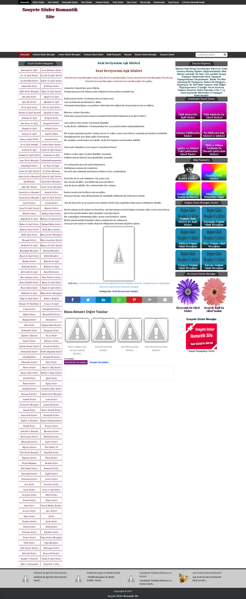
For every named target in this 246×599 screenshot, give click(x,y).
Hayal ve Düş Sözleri (51, 367)
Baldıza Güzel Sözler (29, 229)
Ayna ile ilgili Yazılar (51, 197)
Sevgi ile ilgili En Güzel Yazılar (214, 309)
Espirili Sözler (29, 340)
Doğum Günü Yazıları (51, 324)
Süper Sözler (29, 516)
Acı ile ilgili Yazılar (29, 75)
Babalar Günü (29, 213)
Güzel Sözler (39, 2)
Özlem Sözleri (51, 457)
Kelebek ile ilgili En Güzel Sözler (50, 573)
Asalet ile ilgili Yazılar (29, 171)
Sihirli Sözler (51, 494)
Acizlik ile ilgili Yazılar (51, 75)
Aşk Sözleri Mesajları (51, 181)
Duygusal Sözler (51, 330)
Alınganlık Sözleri (51, 123)
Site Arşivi (132, 2)
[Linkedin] (103, 300)
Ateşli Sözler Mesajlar (29, 197)
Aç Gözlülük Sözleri (29, 80)
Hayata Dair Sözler (29, 372)
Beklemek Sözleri (29, 266)
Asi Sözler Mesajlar (51, 171)
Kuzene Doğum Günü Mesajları (214, 266)
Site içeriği (145, 2)
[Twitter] (88, 300)
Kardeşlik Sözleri (51, 415)
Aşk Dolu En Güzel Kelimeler (207, 573)
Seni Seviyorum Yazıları (125, 291)
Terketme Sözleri (29, 532)
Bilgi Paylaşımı (114, 54)
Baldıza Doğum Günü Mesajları (188, 245)
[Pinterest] (134, 300)
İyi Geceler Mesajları (29, 404)
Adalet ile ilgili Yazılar (51, 80)
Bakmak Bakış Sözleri (51, 224)
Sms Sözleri (29, 505)
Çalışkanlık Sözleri (51, 308)
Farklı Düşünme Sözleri (51, 351)
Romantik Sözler (70, 2)
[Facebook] (72, 300)
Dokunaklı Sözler (29, 330)
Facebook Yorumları (76, 362)
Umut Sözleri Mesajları (51, 537)
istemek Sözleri (29, 399)
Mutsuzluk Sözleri (29, 441)
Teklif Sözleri (51, 526)
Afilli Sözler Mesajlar (29, 91)
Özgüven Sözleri (29, 457)
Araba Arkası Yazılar (51, 144)
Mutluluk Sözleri (51, 436)
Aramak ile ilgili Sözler (29, 154)
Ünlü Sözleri (29, 542)
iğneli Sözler (51, 378)
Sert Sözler (29, 484)
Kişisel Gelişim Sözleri (51, 420)
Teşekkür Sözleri (51, 532)
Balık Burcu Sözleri (51, 229)
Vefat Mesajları (51, 542)
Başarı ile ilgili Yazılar (51, 245)
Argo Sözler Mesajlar (29, 160)
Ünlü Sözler (118, 2)
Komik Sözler (29, 425)
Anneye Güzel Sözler (94, 54)
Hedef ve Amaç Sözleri (51, 372)
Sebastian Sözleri (29, 478)
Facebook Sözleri (51, 346)
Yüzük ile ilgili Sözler (51, 558)
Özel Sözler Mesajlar (29, 452)
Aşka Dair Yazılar (29, 186)
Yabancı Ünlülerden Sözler (188, 134)
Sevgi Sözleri (29, 489)
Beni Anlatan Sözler (29, 277)
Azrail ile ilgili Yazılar (29, 208)
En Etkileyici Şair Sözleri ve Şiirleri (214, 134)
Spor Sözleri (51, 510)
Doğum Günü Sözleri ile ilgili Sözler (187, 221)
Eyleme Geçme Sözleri (29, 346)
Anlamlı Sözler (102, 2)
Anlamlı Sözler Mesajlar (44, 54)
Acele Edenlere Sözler (51, 70)
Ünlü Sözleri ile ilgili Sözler (188, 116)
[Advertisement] (174, 28)
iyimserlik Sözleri (51, 404)
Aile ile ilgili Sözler (51, 107)
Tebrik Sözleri (29, 526)
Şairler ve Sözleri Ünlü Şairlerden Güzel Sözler (187, 151)
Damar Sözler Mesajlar (146, 54)
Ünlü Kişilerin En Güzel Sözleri (214, 116)
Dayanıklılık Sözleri (51, 314)
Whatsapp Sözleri (51, 547)
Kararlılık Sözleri (29, 415)
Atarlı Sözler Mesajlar (51, 186)
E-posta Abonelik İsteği (193, 2)
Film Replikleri (29, 356)
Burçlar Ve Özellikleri (29, 303)
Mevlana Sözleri (51, 431)
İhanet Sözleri (29, 383)
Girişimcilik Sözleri (51, 356)
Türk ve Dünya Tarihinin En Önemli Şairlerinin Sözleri (214, 149)
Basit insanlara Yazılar (51, 239)
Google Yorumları (99, 362)
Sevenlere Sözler (51, 484)
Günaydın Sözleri (29, 362)
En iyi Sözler (51, 335)
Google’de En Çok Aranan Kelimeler (188, 195)
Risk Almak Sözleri (29, 468)
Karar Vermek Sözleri (51, 409)
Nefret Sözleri (51, 441)
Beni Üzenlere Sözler (51, 277)
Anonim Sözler (51, 139)
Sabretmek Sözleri (29, 473)
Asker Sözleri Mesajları (69, 54)
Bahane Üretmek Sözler (51, 218)
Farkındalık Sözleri (29, 351)
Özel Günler (86, 2)
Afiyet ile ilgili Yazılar (51, 91)
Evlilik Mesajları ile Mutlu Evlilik (103, 573)
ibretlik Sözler (29, 378)
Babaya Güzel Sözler (51, 213)
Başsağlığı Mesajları (29, 250)
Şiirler (51, 516)
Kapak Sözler (29, 409)
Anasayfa (24, 2)
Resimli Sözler (51, 463)
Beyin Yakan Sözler (29, 287)
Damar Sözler (29, 314)
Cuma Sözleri (29, 308)
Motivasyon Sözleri (29, 436)
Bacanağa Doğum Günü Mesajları (214, 223)
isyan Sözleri (51, 399)
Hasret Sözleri (29, 367)
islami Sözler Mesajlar (51, 393)
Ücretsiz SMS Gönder (214, 177)
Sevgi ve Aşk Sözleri (51, 489)
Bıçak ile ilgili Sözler (51, 287)
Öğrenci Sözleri (29, 447)
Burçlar (128, 54)
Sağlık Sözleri (51, 473)
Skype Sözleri (51, 500)
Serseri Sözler (51, 478)
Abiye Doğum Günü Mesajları (214, 245)
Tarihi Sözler (51, 521)
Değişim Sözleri (29, 319)
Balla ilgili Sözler (29, 234)
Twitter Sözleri (29, 537)
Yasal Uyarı (173, 2)
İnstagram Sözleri (29, 393)
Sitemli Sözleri (29, 500)
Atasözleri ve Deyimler (29, 192)
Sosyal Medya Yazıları (51, 505)
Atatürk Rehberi (187, 178)
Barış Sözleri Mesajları (51, 234)
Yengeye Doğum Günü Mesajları (188, 266)
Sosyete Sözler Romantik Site (49, 13)
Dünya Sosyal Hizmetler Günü (214, 195)
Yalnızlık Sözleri (29, 553)
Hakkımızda (159, 2)
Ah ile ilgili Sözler (29, 107)
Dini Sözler (29, 324)
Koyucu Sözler (51, 425)
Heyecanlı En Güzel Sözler (188, 309)
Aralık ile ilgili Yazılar (51, 149)
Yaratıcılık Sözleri (51, 553)
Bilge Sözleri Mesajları (51, 293)
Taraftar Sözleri (29, 521)
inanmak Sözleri (29, 388)
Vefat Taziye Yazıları (29, 547)
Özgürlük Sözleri (51, 452)
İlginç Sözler (51, 383)
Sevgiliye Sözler (29, 494)
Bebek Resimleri (51, 255)
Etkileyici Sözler (51, 340)
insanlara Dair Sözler (51, 388)
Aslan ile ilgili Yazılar (51, 176)
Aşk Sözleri (53, 2)
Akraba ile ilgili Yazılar (29, 112)
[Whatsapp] (119, 300)
